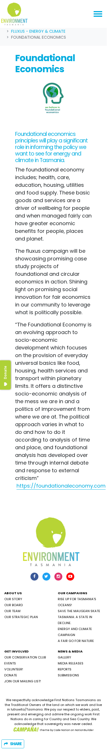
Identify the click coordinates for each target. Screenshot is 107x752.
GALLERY (64, 657)
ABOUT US (13, 593)
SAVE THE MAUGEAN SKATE (79, 611)
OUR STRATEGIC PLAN (21, 617)
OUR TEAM (12, 611)
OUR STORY (13, 599)
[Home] (14, 14)
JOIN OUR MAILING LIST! (22, 681)
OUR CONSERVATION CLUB (25, 657)
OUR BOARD (13, 605)
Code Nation (62, 730)
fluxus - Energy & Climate (38, 31)
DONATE (10, 675)
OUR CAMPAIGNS (72, 593)
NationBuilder (84, 730)
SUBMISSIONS (68, 675)
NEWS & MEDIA (70, 651)
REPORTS (64, 669)
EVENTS (10, 663)
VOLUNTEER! (13, 669)
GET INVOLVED (16, 651)
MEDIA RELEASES (70, 663)
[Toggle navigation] (98, 14)
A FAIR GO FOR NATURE (76, 641)
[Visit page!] (35, 576)
